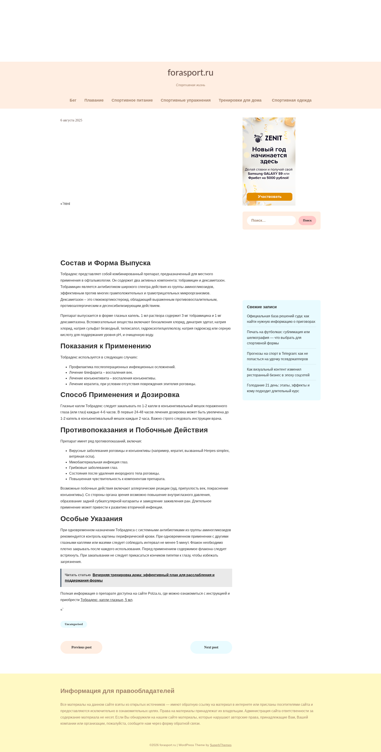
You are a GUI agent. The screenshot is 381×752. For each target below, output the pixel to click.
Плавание (94, 100)
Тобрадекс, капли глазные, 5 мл (106, 600)
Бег (73, 100)
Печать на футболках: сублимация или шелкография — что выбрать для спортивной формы (278, 337)
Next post (211, 647)
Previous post (81, 647)
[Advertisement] (132, 31)
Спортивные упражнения (186, 100)
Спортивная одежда (292, 100)
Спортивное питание (132, 100)
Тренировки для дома (240, 100)
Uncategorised (74, 624)
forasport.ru (190, 73)
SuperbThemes (221, 745)
